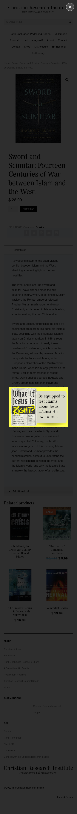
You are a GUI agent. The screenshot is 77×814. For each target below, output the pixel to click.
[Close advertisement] (70, 7)
